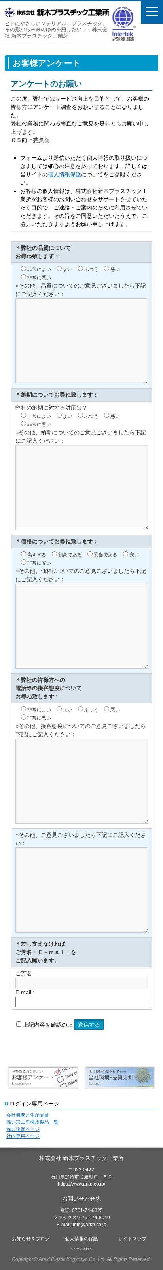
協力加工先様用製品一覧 (32, 1122)
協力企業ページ (23, 1129)
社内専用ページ (23, 1136)
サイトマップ (132, 1239)
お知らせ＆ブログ (31, 1239)
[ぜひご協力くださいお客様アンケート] (43, 1078)
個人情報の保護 (81, 1239)
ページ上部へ (82, 1249)
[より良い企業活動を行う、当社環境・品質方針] (120, 1078)
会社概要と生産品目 (27, 1115)
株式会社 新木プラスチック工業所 (81, 1158)
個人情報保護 (64, 174)
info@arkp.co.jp (89, 1224)
